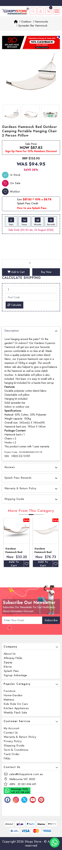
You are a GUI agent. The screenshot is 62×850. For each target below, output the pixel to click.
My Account (11, 728)
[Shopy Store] (15, 11)
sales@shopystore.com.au (26, 774)
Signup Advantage (15, 675)
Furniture (9, 691)
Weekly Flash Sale (15, 712)
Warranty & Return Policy (20, 488)
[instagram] (16, 800)
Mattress (9, 700)
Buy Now (46, 272)
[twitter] (24, 800)
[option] (31, 78)
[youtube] (33, 800)
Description (11, 331)
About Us (10, 654)
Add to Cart (17, 272)
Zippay (8, 662)
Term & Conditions (16, 750)
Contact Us (11, 733)
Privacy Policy (13, 741)
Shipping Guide (14, 499)
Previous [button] (3, 546)
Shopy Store (33, 841)
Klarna (8, 667)
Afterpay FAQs (13, 658)
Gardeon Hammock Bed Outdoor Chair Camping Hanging (44, 554)
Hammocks (41, 22)
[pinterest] (41, 800)
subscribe (51, 620)
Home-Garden (13, 695)
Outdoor (26, 22)
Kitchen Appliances (16, 708)
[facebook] (7, 800)
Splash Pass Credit (27, 203)
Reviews (9, 467)
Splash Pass (11, 671)
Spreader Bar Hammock (32, 26)
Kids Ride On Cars (16, 704)
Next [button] (58, 546)
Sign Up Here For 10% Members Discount (31, 151)
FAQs (7, 758)
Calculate (15, 305)
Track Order (12, 754)
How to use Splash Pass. (32, 208)
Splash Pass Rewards (18, 478)
